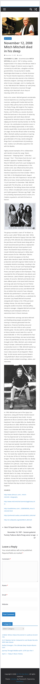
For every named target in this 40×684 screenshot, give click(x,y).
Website (5, 604)
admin (20, 55)
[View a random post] (35, 9)
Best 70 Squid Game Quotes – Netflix (18, 527)
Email (4, 595)
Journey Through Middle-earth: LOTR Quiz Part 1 (18, 651)
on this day (8, 38)
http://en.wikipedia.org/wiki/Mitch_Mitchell (18, 520)
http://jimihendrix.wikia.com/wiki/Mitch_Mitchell (19, 515)
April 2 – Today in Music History (12, 654)
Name (5, 585)
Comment (6, 559)
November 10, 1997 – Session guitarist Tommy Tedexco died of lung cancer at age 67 (20, 535)
